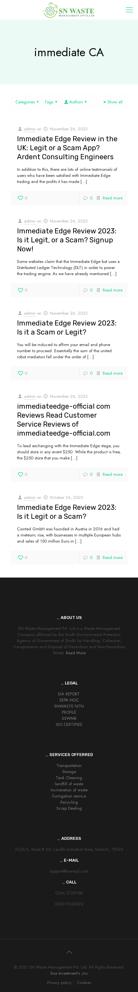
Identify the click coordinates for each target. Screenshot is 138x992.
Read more (113, 198)
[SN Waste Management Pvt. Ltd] (69, 10)
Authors (76, 102)
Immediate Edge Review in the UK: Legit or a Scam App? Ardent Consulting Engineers (67, 148)
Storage (69, 772)
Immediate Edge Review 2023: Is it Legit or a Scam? (66, 512)
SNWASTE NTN (69, 706)
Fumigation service (69, 796)
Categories (25, 102)
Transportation (69, 765)
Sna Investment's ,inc (69, 973)
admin (30, 129)
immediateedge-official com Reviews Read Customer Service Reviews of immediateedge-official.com (63, 420)
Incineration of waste (69, 790)
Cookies (84, 982)
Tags (49, 102)
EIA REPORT (69, 694)
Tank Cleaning (69, 778)
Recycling (69, 802)
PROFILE (69, 712)
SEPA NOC (69, 700)
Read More (76, 653)
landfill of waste (69, 784)
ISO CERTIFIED (69, 724)
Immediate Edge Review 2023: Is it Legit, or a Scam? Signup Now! (66, 240)
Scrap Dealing (69, 808)
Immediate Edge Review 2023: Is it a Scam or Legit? (66, 327)
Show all (115, 102)
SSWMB (69, 718)
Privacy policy (59, 982)
